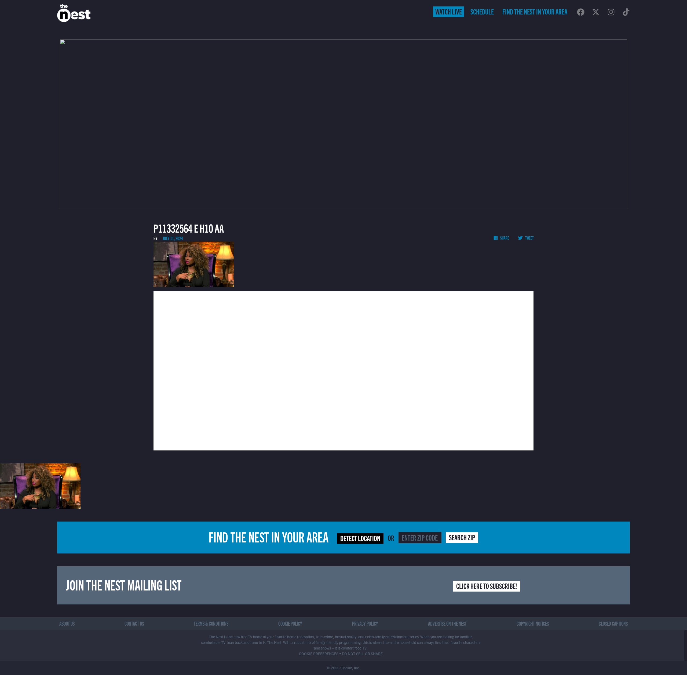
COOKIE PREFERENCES (318, 653)
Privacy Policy (365, 623)
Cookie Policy (290, 623)
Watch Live (448, 11)
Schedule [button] (482, 11)
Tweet (529, 237)
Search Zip (462, 537)
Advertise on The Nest (447, 623)
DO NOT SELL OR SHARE (362, 653)
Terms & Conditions (211, 623)
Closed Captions (613, 623)
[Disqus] (343, 370)
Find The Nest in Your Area (534, 11)
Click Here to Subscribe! (486, 585)
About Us (67, 623)
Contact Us (134, 623)
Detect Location (360, 538)
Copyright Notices (533, 623)
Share (504, 237)
